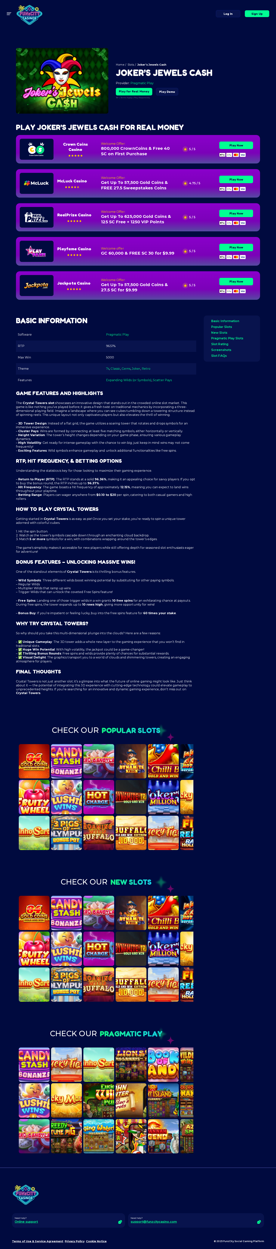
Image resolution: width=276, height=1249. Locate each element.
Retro (146, 368)
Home (120, 64)
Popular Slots (221, 327)
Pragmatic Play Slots (227, 338)
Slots (131, 64)
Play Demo (167, 92)
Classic (115, 368)
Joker (136, 368)
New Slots (219, 332)
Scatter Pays (162, 380)
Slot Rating (219, 344)
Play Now (236, 145)
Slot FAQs (219, 356)
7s (107, 368)
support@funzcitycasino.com (154, 1222)
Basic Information (225, 321)
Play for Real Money (134, 91)
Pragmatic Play (141, 83)
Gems (126, 368)
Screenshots (221, 350)
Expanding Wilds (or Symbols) (129, 380)
